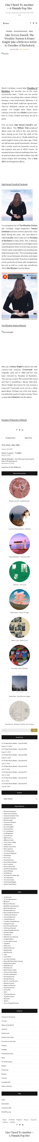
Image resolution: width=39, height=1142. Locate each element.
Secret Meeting (8, 871)
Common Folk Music (10, 822)
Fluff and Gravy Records (11, 937)
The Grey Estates (9, 880)
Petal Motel (7, 855)
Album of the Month (8, 1025)
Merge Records (8, 965)
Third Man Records (9, 994)
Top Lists (33, 1120)
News (31, 31)
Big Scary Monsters (9, 904)
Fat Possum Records (10, 928)
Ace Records (7, 897)
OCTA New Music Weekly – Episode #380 (14, 755)
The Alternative (8, 877)
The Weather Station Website (14, 325)
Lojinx (5, 954)
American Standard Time (11, 816)
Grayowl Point (8, 835)
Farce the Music (8, 829)
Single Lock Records (10, 985)
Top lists (4, 1078)
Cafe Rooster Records (10, 915)
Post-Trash (7, 857)
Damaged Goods (9, 924)
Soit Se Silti (7, 990)
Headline (9, 31)
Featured (4, 1029)
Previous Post (10, 438)
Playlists (19, 1120)
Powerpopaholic (9, 860)
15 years (4, 1021)
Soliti (5, 992)
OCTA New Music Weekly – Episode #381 (14, 749)
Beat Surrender (8, 820)
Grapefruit (7, 943)
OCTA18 (11, 1120)
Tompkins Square (9, 996)
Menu (6, 23)
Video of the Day (7, 1086)
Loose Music (7, 957)
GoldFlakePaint (8, 833)
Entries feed (5, 1104)
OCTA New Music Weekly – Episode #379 (14, 760)
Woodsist (7, 999)
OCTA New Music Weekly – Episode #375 (14, 783)
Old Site (12, 1122)
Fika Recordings (8, 932)
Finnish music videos (8, 1037)
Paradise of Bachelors (10, 974)
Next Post (28, 438)
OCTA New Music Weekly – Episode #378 (14, 766)
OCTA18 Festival (7, 1062)
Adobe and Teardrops (10, 813)
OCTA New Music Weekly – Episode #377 (14, 772)
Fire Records (7, 934)
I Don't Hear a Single (10, 842)
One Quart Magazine (10, 853)
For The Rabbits (8, 831)
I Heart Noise (8, 844)
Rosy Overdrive (8, 864)
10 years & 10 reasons (8, 1017)
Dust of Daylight (9, 827)
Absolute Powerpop (10, 811)
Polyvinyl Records (9, 976)
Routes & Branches (9, 866)
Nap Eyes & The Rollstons (11, 467)
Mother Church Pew (10, 847)
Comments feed (6, 1108)
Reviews (4, 1074)
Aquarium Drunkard (10, 818)
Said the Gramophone (10, 869)
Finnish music (5, 1033)
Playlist (4, 1066)
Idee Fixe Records (9, 948)
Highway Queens (9, 840)
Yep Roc (6, 1001)
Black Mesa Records (10, 908)
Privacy (26, 1120)
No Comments (24, 49)
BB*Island (6, 901)
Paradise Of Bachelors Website (14, 420)
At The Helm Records (10, 899)
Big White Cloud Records (11, 906)
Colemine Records (9, 919)
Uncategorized (6, 1082)
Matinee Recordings (10, 963)
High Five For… (8, 838)
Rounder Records (9, 979)
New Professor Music (10, 970)
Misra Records (8, 968)
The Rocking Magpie (10, 882)
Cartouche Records (9, 917)
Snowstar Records (9, 987)
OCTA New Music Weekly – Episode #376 (14, 778)
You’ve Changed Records (11, 1003)
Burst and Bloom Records (11, 912)
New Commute (8, 849)
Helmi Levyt (7, 946)
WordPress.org (6, 1112)
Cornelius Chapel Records (11, 921)
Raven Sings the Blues (10, 862)
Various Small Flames (10, 884)
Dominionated (8, 824)
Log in (3, 1100)
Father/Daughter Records (11, 930)
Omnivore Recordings (10, 972)
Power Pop (5, 1070)
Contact (5, 1122)
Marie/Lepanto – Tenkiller (12, 453)
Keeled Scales (8, 950)
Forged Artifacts (9, 939)
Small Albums (8, 873)
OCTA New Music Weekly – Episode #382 (14, 743)
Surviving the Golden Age (11, 875)
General (4, 1045)
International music (20, 31)
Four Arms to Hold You (8, 1041)
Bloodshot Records (9, 910)
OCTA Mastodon (9, 851)
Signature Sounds (9, 983)
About (4, 1120)
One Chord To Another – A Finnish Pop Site (19, 6)
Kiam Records (8, 952)
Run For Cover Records (11, 981)
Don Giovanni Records (10, 926)
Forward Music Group (10, 941)
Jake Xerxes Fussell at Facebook (15, 184)
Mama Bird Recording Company (13, 961)
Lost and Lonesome (9, 959)
